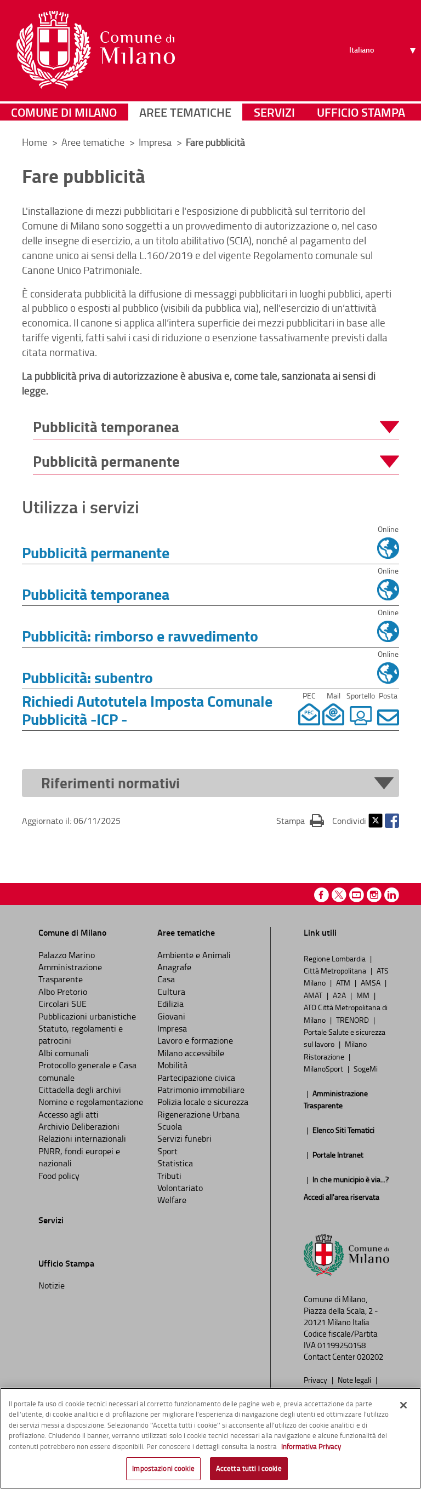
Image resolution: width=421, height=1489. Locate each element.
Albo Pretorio (62, 992)
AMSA (371, 982)
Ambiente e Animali (194, 955)
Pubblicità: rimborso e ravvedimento (140, 635)
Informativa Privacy (311, 1446)
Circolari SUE (62, 1004)
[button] (216, 427)
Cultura (171, 992)
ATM (344, 982)
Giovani (171, 1016)
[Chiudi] (403, 1405)
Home (34, 141)
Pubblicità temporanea (95, 594)
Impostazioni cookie (163, 1468)
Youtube (356, 894)
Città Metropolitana (336, 970)
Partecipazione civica (196, 1078)
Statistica (175, 1163)
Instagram (374, 894)
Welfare (171, 1200)
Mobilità (172, 1065)
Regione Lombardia (335, 958)
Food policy (58, 1176)
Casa (166, 979)
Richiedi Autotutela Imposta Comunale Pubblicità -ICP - (147, 710)
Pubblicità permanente (95, 552)
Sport (167, 1151)
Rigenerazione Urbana (198, 1114)
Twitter (375, 821)
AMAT (314, 994)
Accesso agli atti (68, 1114)
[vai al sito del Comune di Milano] (95, 50)
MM (363, 994)
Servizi (274, 112)
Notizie (51, 1285)
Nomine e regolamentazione (90, 1102)
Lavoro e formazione (195, 1040)
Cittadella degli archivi (79, 1090)
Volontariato (180, 1188)
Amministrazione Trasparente (70, 973)
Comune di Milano (64, 112)
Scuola (169, 1126)
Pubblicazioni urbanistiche (87, 1016)
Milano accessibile (190, 1053)
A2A (340, 994)
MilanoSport (324, 1068)
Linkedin (391, 894)
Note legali (355, 1379)
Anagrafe (174, 967)
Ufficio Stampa (361, 112)
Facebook (392, 821)
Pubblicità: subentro (87, 677)
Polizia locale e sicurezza (202, 1102)
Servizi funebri (184, 1138)
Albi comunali (63, 1053)
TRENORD (353, 1019)
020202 (370, 1356)
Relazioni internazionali (82, 1138)
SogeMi (366, 1068)
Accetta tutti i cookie (249, 1468)
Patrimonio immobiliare (200, 1090)
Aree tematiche (185, 112)
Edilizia (170, 1004)
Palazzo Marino (66, 955)
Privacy (316, 1379)
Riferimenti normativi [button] (110, 783)
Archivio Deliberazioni (79, 1126)
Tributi (169, 1176)
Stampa (300, 820)
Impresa (156, 141)
